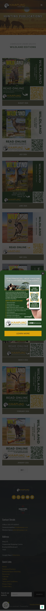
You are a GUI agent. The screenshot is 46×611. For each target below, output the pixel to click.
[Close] (43, 273)
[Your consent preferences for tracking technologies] (42, 607)
